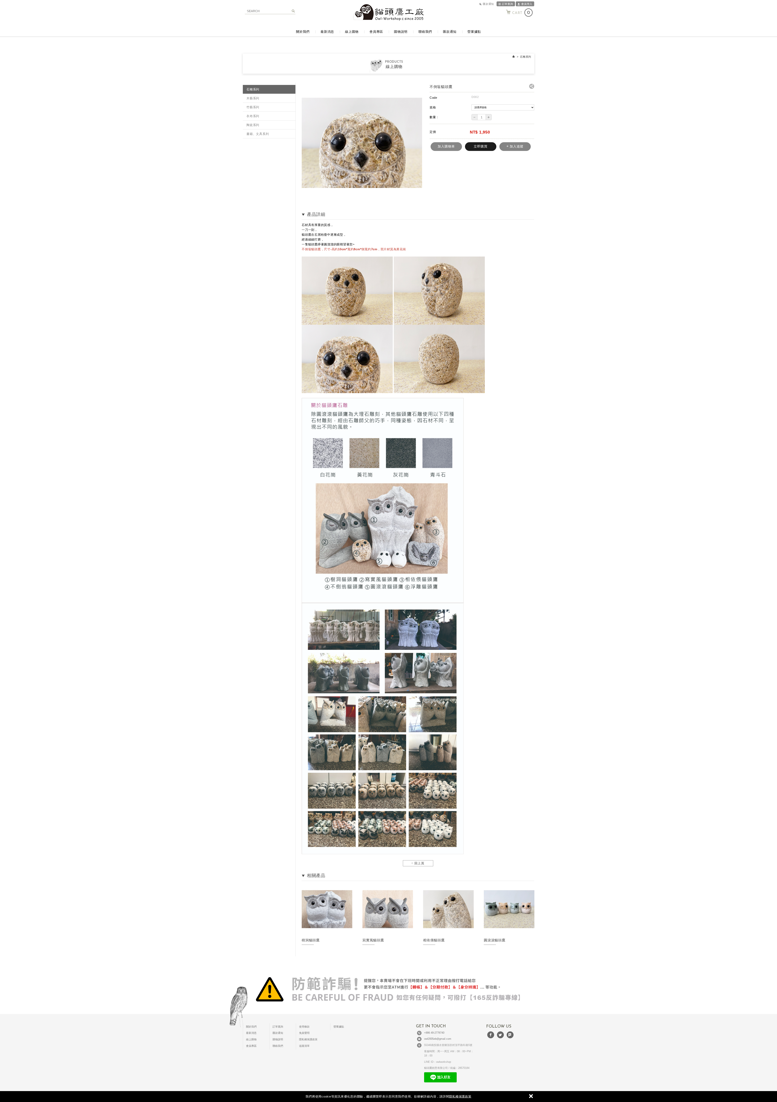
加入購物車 (446, 146)
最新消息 (327, 31)
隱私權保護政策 (460, 1096)
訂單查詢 (507, 4)
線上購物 (352, 31)
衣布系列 (252, 116)
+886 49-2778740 (434, 1032)
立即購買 (480, 146)
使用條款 (304, 1026)
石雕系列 (252, 89)
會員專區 (376, 31)
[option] (327, 920)
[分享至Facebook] (490, 1034)
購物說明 (401, 31)
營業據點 (474, 31)
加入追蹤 (516, 146)
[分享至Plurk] (510, 1034)
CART (521, 13)
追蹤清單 (304, 1045)
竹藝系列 (252, 107)
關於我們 (303, 31)
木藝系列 (252, 98)
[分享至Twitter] (500, 1034)
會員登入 (526, 4)
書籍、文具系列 (257, 134)
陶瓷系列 (252, 125)
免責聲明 (304, 1032)
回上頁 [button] (418, 863)
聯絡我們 (425, 31)
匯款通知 (488, 4)
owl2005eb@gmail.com (437, 1038)
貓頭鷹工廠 (388, 12)
